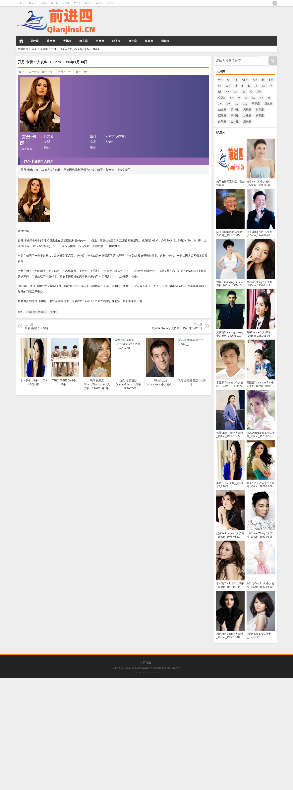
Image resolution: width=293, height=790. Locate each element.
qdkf (24, 71)
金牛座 (88, 3)
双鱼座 (99, 3)
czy (228, 85)
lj (242, 85)
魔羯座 (247, 121)
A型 (255, 79)
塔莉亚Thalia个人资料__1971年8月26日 (177, 328)
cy (219, 85)
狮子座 (54, 3)
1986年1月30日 (36, 311)
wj (239, 97)
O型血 (221, 97)
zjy (220, 103)
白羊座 (222, 121)
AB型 (245, 79)
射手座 (260, 109)
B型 (271, 79)
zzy (245, 103)
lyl (219, 91)
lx (256, 85)
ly (271, 85)
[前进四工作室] (55, 9)
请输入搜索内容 (223, 57)
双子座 (77, 3)
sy (231, 97)
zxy (228, 103)
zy (236, 103)
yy (261, 97)
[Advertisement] (119, 706)
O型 (259, 91)
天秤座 (21, 3)
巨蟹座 (66, 3)
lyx (227, 91)
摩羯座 (235, 115)
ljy (249, 85)
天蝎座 (43, 3)
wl (246, 97)
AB (235, 79)
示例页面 (145, 662)
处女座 (32, 3)
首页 (21, 41)
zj (269, 97)
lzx (235, 91)
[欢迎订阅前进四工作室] (274, 3)
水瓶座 (110, 3)
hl (236, 85)
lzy (243, 91)
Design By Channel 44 (146, 672)
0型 (220, 79)
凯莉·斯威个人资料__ (38, 328)
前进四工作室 (174, 667)
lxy (263, 85)
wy (253, 97)
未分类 (44, 48)
